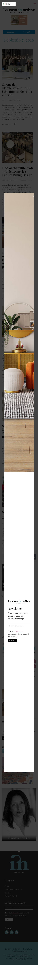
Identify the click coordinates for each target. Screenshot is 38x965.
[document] (19, 482)
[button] (33, 196)
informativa (18, 631)
